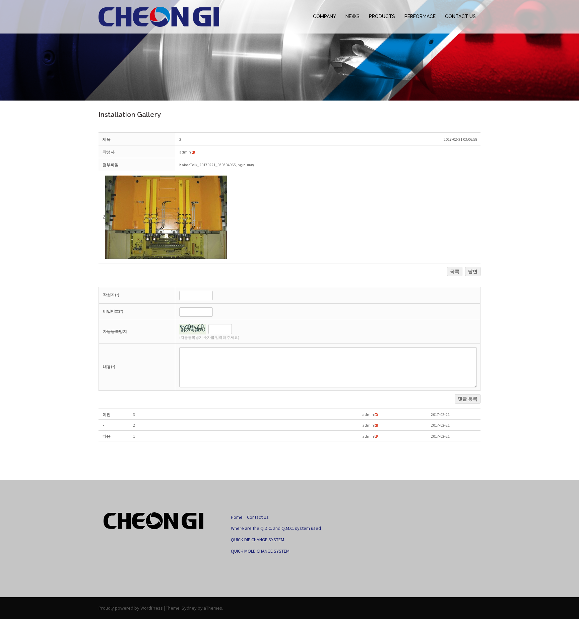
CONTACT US (460, 16)
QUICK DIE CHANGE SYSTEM (257, 540)
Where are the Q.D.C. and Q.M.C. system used (276, 528)
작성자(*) (111, 294)
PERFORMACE (420, 16)
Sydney (189, 608)
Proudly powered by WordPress (131, 608)
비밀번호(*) (113, 311)
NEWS (352, 16)
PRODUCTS (382, 16)
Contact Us (258, 517)
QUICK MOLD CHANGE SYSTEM (260, 551)
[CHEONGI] (159, 16)
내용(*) (109, 366)
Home (237, 517)
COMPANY (324, 16)
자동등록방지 (115, 331)
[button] (185, 151)
